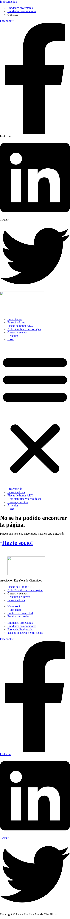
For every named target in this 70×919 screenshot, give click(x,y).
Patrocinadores (16, 322)
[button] (35, 414)
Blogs (10, 339)
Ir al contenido (8, 1)
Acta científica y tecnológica (24, 329)
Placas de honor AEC (20, 325)
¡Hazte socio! (16, 542)
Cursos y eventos (17, 332)
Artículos (12, 335)
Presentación (14, 319)
